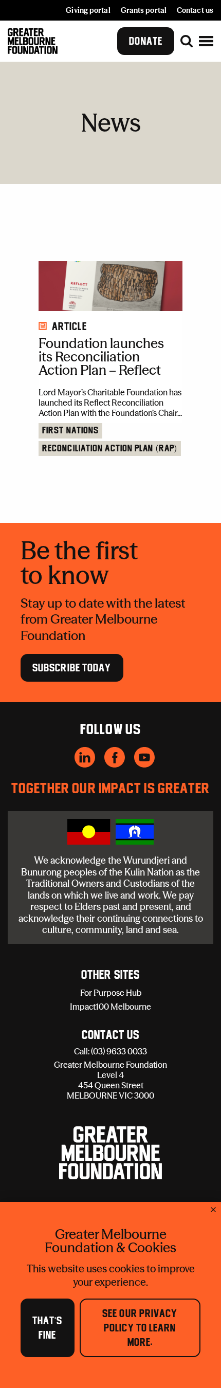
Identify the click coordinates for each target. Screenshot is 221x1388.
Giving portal (88, 10)
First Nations (70, 430)
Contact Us (111, 1035)
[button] (206, 41)
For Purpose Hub (110, 993)
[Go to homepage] (33, 41)
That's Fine (47, 1328)
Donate (145, 41)
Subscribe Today (72, 668)
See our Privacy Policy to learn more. (140, 1327)
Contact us (195, 10)
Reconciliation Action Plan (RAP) (109, 448)
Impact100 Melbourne (110, 1006)
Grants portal (144, 10)
